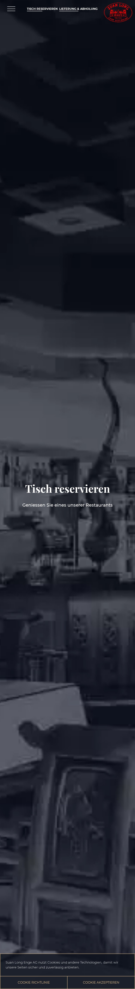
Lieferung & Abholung (78, 9)
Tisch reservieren (42, 9)
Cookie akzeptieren (101, 982)
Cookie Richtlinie (34, 982)
